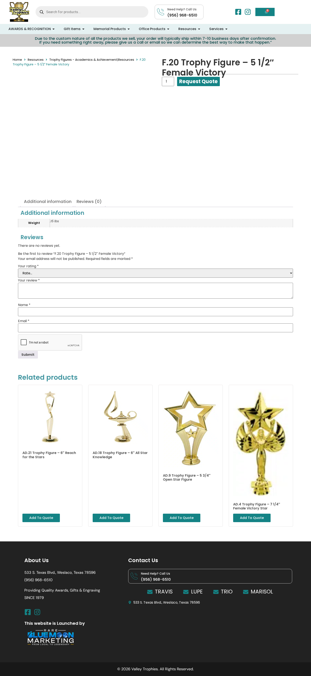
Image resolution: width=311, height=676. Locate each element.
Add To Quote (198, 81)
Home (17, 60)
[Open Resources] (199, 29)
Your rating (28, 266)
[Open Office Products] (168, 29)
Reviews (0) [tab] (89, 201)
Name (24, 305)
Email (23, 321)
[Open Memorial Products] (128, 29)
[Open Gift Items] (83, 29)
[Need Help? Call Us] (134, 576)
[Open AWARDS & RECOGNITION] (53, 29)
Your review (29, 280)
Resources (36, 60)
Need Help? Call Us (155, 573)
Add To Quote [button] (41, 517)
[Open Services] (226, 29)
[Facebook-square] (238, 11)
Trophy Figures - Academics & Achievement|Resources (91, 60)
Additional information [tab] (48, 201)
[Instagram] (247, 11)
